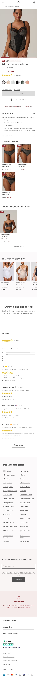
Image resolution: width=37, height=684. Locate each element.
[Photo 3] (23, 57)
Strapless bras (8, 507)
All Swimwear (25, 518)
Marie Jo (6, 541)
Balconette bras (26, 495)
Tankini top (24, 522)
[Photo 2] (14, 57)
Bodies (22, 479)
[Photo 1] (5, 57)
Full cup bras (8, 487)
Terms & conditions (8, 657)
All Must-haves (9, 475)
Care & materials (7, 136)
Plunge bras (8, 503)
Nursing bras (8, 511)
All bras (22, 475)
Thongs (6, 518)
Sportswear (24, 526)
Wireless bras (25, 503)
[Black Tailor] (4, 82)
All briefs (6, 479)
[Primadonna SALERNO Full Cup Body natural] (7, 271)
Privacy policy (7, 653)
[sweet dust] (27, 82)
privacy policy (29, 572)
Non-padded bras (10, 491)
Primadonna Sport (25, 536)
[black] (18, 82)
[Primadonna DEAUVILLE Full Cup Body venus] (23, 271)
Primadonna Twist (25, 531)
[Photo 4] (32, 57)
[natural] (13, 82)
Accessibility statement (10, 660)
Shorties (23, 515)
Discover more (18, 246)
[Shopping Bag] (34, 2)
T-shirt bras (7, 495)
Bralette (23, 491)
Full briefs (7, 515)
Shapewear (7, 483)
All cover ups (25, 483)
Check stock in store (20, 99)
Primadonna (8, 530)
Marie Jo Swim (25, 541)
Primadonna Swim (8, 536)
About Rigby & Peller (10, 633)
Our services (7, 627)
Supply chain (7, 664)
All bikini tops (8, 522)
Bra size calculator (7, 89)
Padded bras (25, 487)
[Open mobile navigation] (2, 2)
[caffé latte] (8, 82)
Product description (8, 113)
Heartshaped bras (27, 499)
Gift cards (7, 471)
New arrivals (24, 471)
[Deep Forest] (22, 82)
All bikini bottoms (10, 526)
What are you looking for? (11, 6)
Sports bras (24, 507)
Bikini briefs (24, 511)
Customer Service (9, 621)
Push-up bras (8, 499)
